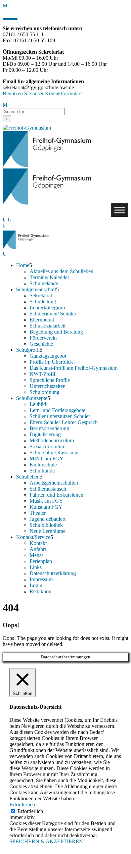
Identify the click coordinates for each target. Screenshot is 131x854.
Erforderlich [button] (22, 804)
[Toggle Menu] (119, 210)
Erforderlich (30, 811)
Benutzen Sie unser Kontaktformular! (42, 93)
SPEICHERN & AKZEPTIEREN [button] (46, 841)
